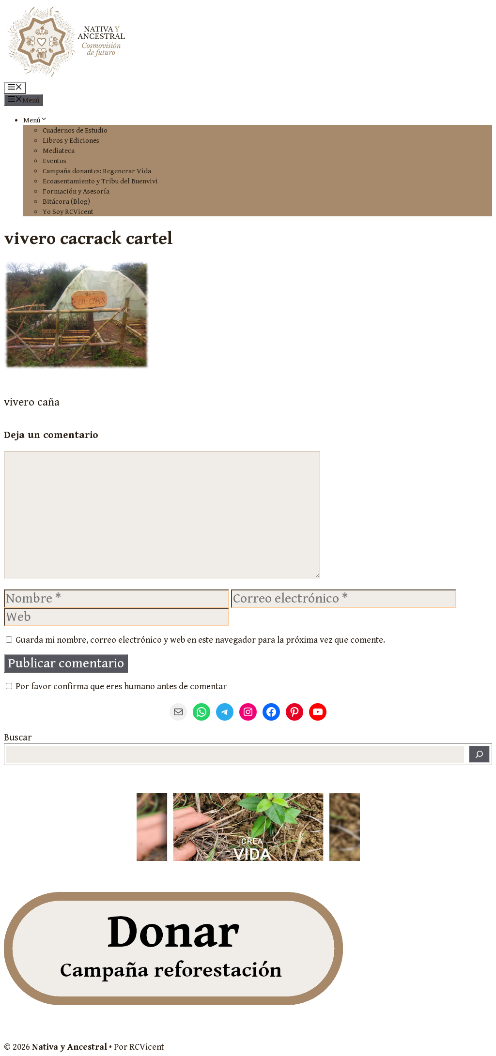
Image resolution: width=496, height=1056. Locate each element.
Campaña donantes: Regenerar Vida (97, 171)
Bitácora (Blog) (66, 201)
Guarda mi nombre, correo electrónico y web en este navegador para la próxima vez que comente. (200, 640)
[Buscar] (479, 754)
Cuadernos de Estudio (75, 130)
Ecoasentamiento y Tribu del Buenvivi (100, 181)
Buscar (17, 737)
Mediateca (59, 151)
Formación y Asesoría (76, 191)
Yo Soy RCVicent (68, 212)
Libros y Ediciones (71, 140)
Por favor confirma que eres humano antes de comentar (120, 686)
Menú (31, 120)
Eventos (54, 161)
